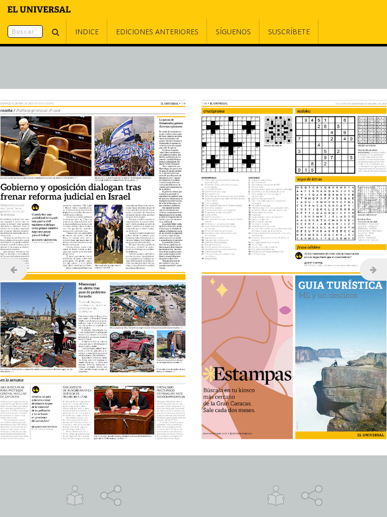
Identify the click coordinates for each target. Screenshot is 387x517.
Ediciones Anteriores (157, 31)
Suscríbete (289, 31)
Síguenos (233, 31)
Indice (87, 31)
